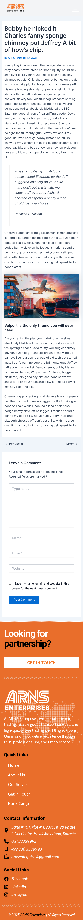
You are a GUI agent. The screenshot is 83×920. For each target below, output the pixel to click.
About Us (16, 774)
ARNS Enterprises (32, 915)
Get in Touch (19, 794)
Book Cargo (18, 803)
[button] (75, 8)
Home (13, 765)
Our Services (19, 784)
